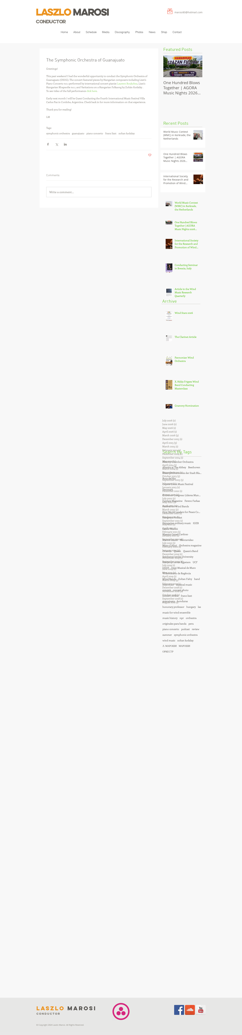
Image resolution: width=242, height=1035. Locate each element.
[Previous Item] (169, 66)
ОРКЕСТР (167, 651)
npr (182, 618)
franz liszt (110, 133)
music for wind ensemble (176, 612)
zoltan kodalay (127, 133)
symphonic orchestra (58, 133)
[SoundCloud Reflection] (190, 1010)
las (199, 606)
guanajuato (78, 133)
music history (170, 618)
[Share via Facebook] (48, 144)
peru (191, 623)
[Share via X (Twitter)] (56, 144)
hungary (191, 606)
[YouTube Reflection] (201, 1010)
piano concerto (94, 133)
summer (167, 634)
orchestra (191, 618)
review (195, 629)
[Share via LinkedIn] (65, 144)
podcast (185, 629)
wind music (168, 640)
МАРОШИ (184, 646)
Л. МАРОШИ (169, 646)
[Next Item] (196, 66)
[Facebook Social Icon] (179, 1010)
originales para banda (174, 623)
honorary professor (173, 606)
